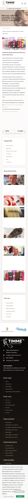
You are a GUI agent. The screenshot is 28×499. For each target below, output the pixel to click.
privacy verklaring (19, 491)
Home (3, 28)
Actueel (8, 28)
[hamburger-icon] (25, 4)
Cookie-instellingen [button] (8, 496)
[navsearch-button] (22, 3)
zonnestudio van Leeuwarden (10, 111)
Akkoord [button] (20, 496)
